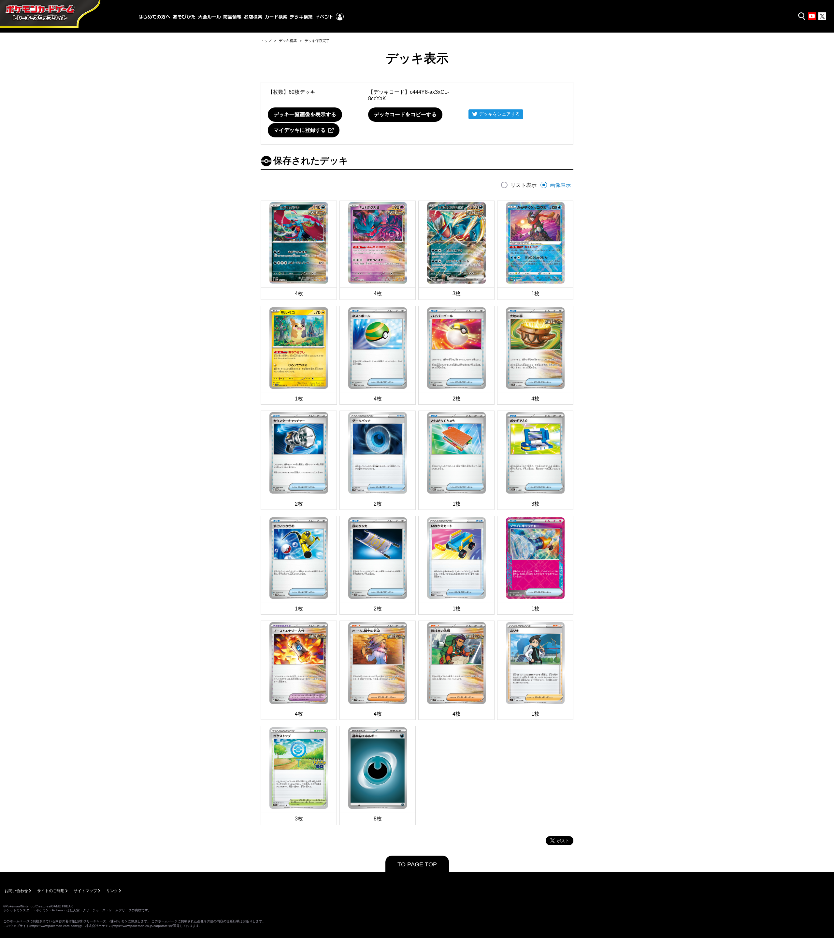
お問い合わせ (16, 891)
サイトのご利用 (51, 891)
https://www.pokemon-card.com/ (54, 926)
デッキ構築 (288, 41)
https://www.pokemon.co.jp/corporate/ (140, 926)
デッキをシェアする (499, 114)
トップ (266, 41)
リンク (112, 891)
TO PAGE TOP (417, 864)
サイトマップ (85, 891)
